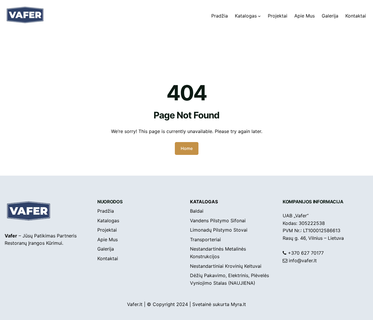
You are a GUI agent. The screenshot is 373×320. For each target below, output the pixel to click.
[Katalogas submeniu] (259, 16)
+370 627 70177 (306, 253)
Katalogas (204, 201)
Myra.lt (238, 304)
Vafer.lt (134, 304)
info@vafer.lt (303, 260)
